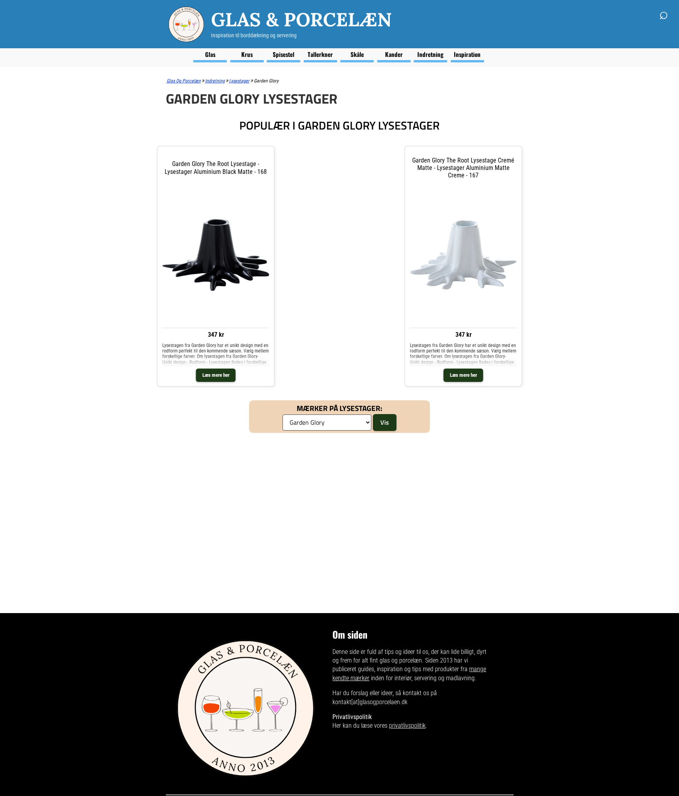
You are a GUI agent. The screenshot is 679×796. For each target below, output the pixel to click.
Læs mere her (215, 375)
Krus (247, 54)
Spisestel (283, 54)
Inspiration (467, 54)
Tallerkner (320, 54)
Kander (394, 54)
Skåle (357, 54)
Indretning (430, 54)
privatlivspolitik (407, 725)
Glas (210, 54)
